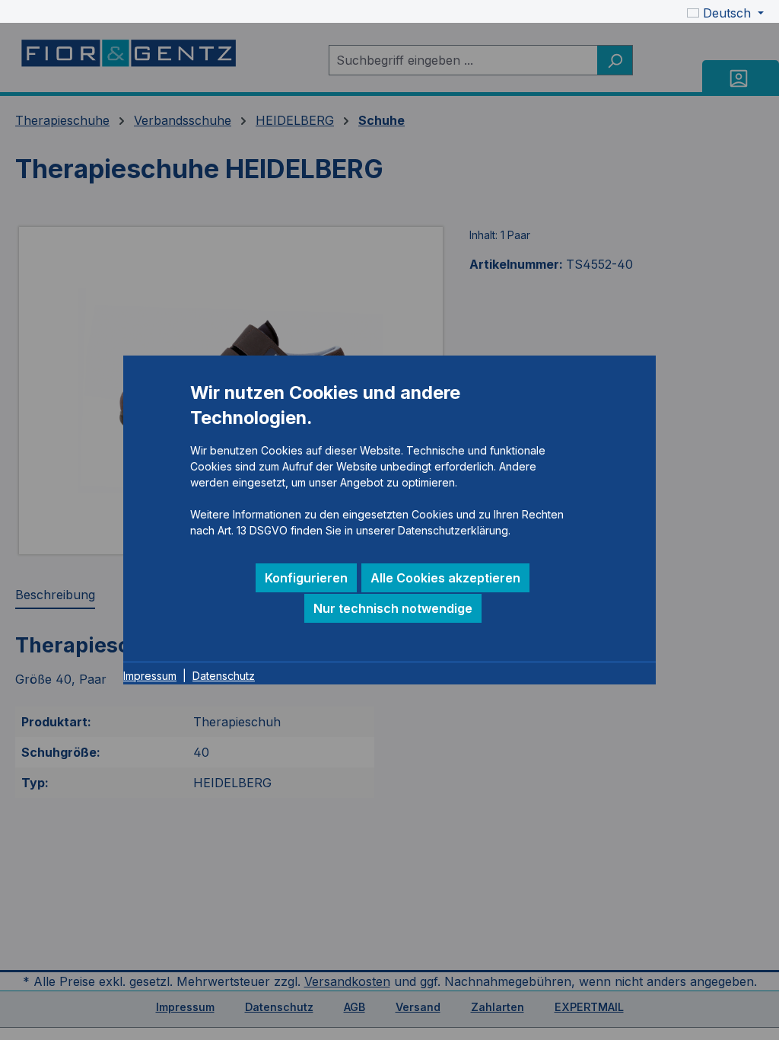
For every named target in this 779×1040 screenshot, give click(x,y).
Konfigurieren (306, 577)
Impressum (149, 675)
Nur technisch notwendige (392, 608)
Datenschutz (223, 675)
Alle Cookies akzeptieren (445, 577)
